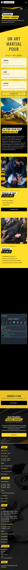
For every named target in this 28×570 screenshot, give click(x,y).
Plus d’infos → (4, 474)
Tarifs (2, 553)
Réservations (4, 554)
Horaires (3, 551)
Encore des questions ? (6, 558)
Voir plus (14, 63)
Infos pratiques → (14, 403)
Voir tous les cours (14, 93)
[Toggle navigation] (26, 2)
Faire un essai (14, 435)
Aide (2, 556)
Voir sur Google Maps (14, 209)
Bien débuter (4, 549)
